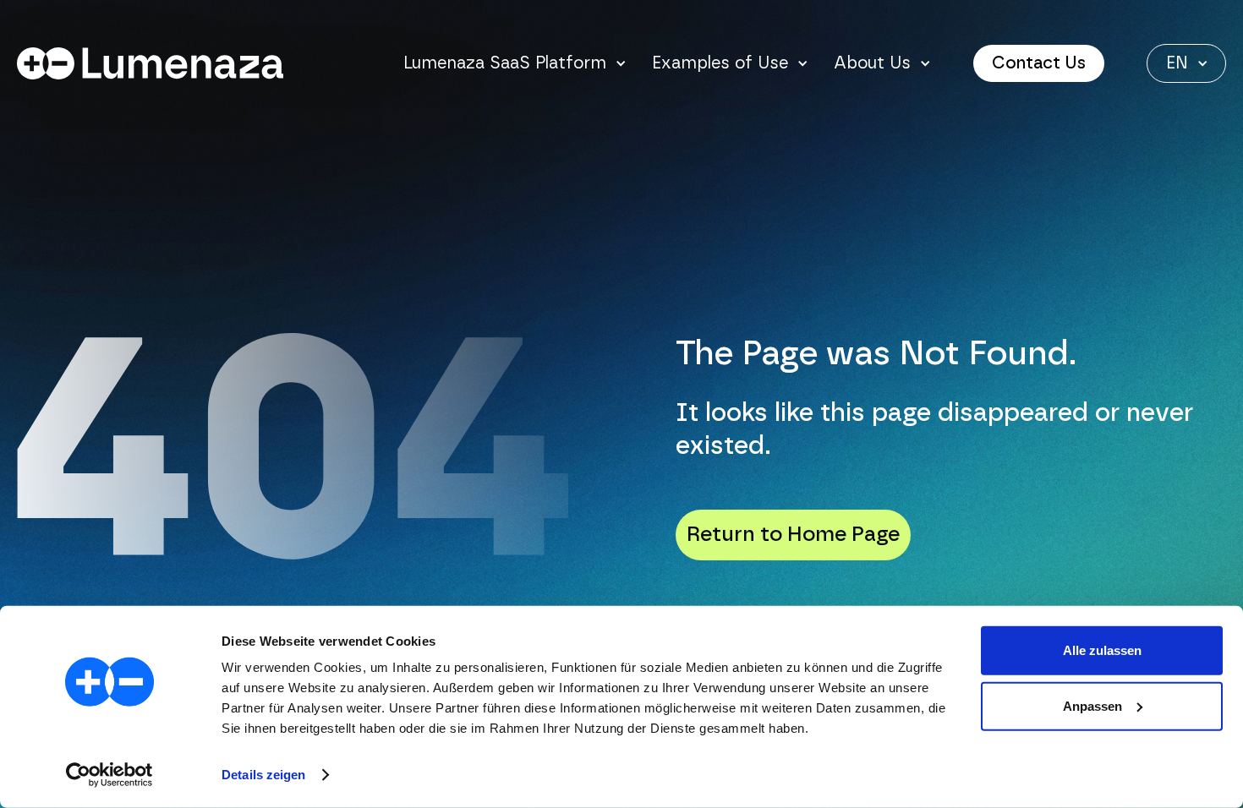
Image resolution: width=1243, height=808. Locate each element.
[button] (515, 63)
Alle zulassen (1102, 650)
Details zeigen (263, 774)
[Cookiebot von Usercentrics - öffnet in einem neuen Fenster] (109, 775)
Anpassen (1092, 705)
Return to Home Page (793, 534)
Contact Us (1039, 63)
